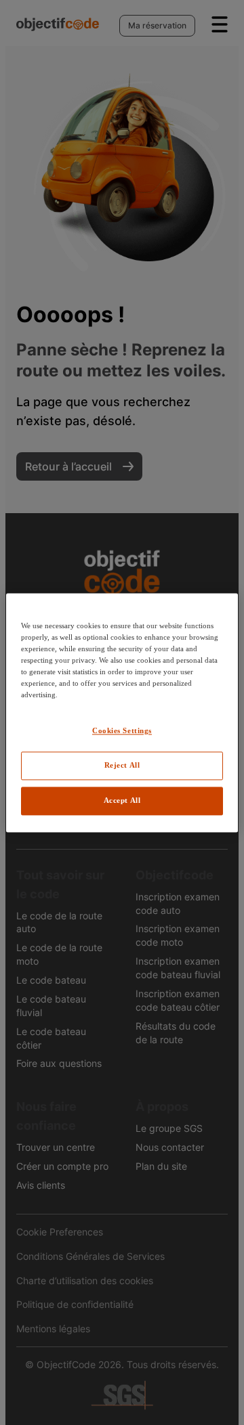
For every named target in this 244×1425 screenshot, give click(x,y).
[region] (122, 712)
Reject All (122, 765)
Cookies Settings (122, 730)
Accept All (122, 800)
